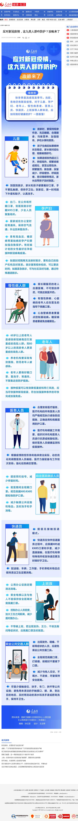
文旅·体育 (61, 19)
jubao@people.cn (63, 793)
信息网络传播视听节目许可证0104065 (14, 803)
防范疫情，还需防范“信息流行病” (13, 745)
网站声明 (57, 790)
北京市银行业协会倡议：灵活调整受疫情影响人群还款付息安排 (23, 767)
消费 (38, 19)
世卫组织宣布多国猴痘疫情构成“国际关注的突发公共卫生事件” (23, 751)
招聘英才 (36, 790)
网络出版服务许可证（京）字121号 (57, 803)
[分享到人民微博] (26, 38)
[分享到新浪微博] (29, 38)
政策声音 (7, 11)
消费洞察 (29, 15)
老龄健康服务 (73, 15)
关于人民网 (25, 790)
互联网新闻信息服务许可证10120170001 (25, 800)
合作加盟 (47, 790)
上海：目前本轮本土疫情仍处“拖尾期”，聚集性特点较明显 (21, 757)
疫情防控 (12, 19)
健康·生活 (7, 25)
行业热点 (16, 11)
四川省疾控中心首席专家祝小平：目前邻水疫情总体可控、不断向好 (24, 764)
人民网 (1, 25)
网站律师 (63, 790)
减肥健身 (59, 15)
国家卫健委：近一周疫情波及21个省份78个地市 (18, 754)
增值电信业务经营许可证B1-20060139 (45, 800)
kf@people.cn (33, 796)
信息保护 (68, 790)
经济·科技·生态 (51, 19)
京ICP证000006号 (71, 803)
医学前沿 (7, 15)
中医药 (37, 11)
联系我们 (73, 790)
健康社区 (29, 11)
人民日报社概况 (17, 790)
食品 (43, 19)
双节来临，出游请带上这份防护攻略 (14, 760)
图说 (36, 15)
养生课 (33, 19)
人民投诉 (69, 19)
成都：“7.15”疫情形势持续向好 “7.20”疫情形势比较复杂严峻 (22, 748)
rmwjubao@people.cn (69, 796)
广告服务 (41, 790)
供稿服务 (52, 790)
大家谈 (26, 19)
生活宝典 (50, 15)
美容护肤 (59, 11)
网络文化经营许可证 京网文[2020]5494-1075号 (35, 803)
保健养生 (50, 11)
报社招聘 (31, 790)
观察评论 (16, 15)
